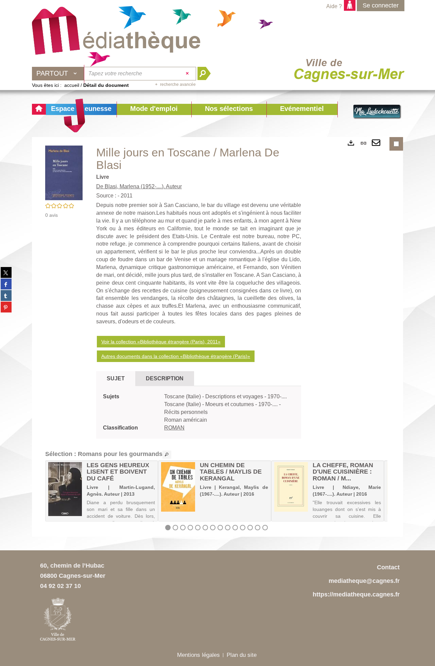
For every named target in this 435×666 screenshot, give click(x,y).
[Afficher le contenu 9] (227, 527)
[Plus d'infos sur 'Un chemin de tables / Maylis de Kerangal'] (178, 487)
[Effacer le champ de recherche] (188, 73)
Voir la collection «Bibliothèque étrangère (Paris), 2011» (161, 341)
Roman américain (185, 420)
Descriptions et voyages (234, 396)
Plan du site (242, 655)
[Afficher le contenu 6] (205, 527)
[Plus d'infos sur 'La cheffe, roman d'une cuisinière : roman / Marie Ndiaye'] (291, 487)
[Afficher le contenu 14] (265, 527)
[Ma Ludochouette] (116, 31)
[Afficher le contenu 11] (242, 527)
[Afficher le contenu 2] (175, 527)
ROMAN (174, 428)
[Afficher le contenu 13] (257, 527)
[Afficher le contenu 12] (250, 527)
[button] (154, 109)
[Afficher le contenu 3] (183, 527)
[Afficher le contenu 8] (220, 527)
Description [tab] (165, 378)
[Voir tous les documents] (166, 455)
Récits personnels (186, 412)
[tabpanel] (198, 412)
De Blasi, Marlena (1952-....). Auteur (139, 186)
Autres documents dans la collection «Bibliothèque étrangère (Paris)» (175, 356)
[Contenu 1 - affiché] (168, 527)
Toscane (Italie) (183, 396)
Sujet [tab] (116, 378)
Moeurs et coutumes (230, 404)
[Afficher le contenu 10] (235, 527)
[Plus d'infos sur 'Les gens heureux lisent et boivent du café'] (65, 489)
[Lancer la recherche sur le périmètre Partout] (206, 73)
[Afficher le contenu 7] (212, 527)
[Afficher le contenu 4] (190, 527)
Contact (388, 567)
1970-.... (277, 396)
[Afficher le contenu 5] (198, 527)
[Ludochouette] (377, 112)
